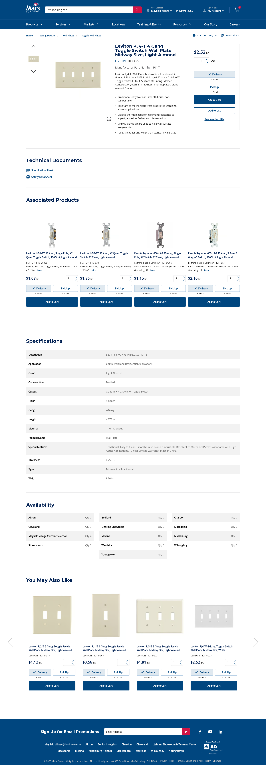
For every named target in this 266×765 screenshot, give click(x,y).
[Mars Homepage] (33, 11)
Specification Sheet (42, 170)
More (40, 270)
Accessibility (205, 760)
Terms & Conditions (186, 760)
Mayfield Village (62, 744)
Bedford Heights (107, 744)
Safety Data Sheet (41, 177)
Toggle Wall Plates (91, 35)
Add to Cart (214, 99)
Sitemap (217, 760)
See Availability (214, 119)
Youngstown (176, 751)
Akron (89, 744)
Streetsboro (124, 751)
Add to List (214, 110)
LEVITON (120, 61)
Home (29, 35)
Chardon (127, 744)
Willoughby (157, 751)
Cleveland (142, 744)
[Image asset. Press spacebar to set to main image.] (33, 59)
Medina (79, 751)
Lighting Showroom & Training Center (175, 744)
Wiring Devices (48, 35)
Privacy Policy (167, 760)
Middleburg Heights (100, 751)
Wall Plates (68, 35)
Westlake (141, 751)
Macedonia (64, 751)
